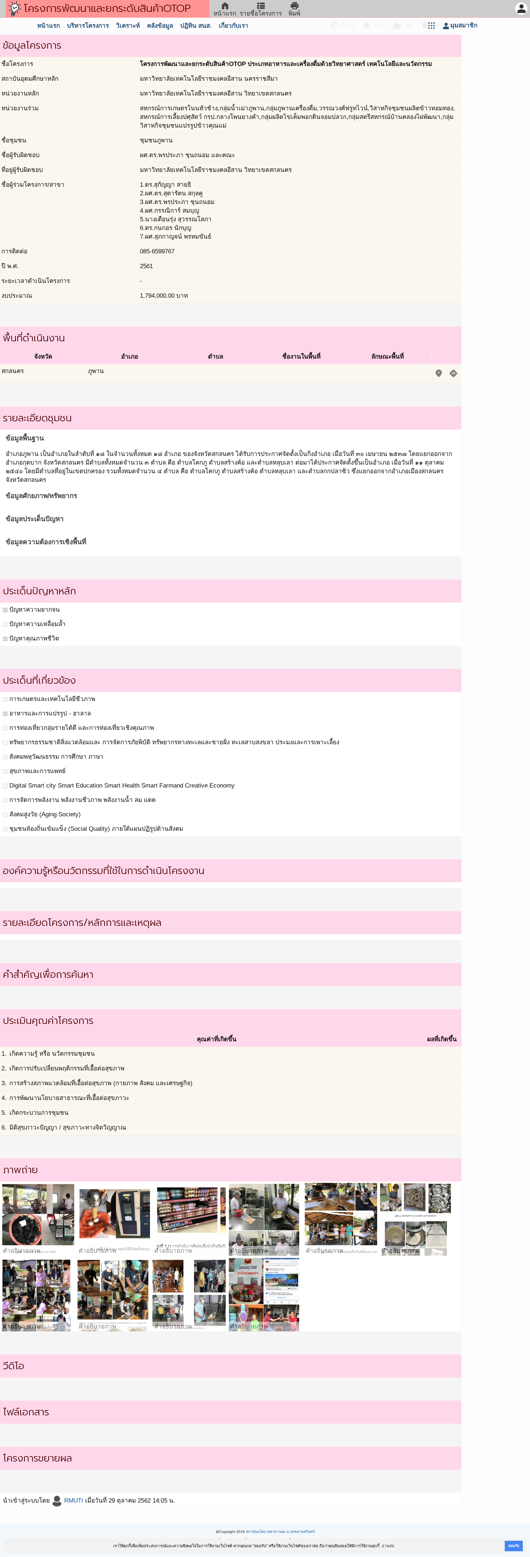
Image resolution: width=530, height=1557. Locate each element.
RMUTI (72, 1500)
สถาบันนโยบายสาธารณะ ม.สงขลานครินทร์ (280, 1532)
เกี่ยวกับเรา (233, 25)
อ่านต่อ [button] (388, 1546)
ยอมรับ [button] (513, 1546)
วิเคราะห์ (128, 25)
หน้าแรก (48, 25)
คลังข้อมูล (160, 25)
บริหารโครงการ (88, 25)
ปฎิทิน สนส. (196, 25)
